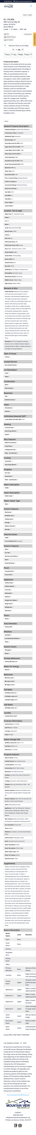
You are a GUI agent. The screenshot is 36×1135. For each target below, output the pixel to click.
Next (29, 15)
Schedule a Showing (10, 37)
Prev (25, 15)
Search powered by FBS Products (18, 1095)
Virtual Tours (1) (28, 34)
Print (7, 34)
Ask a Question (9, 40)
